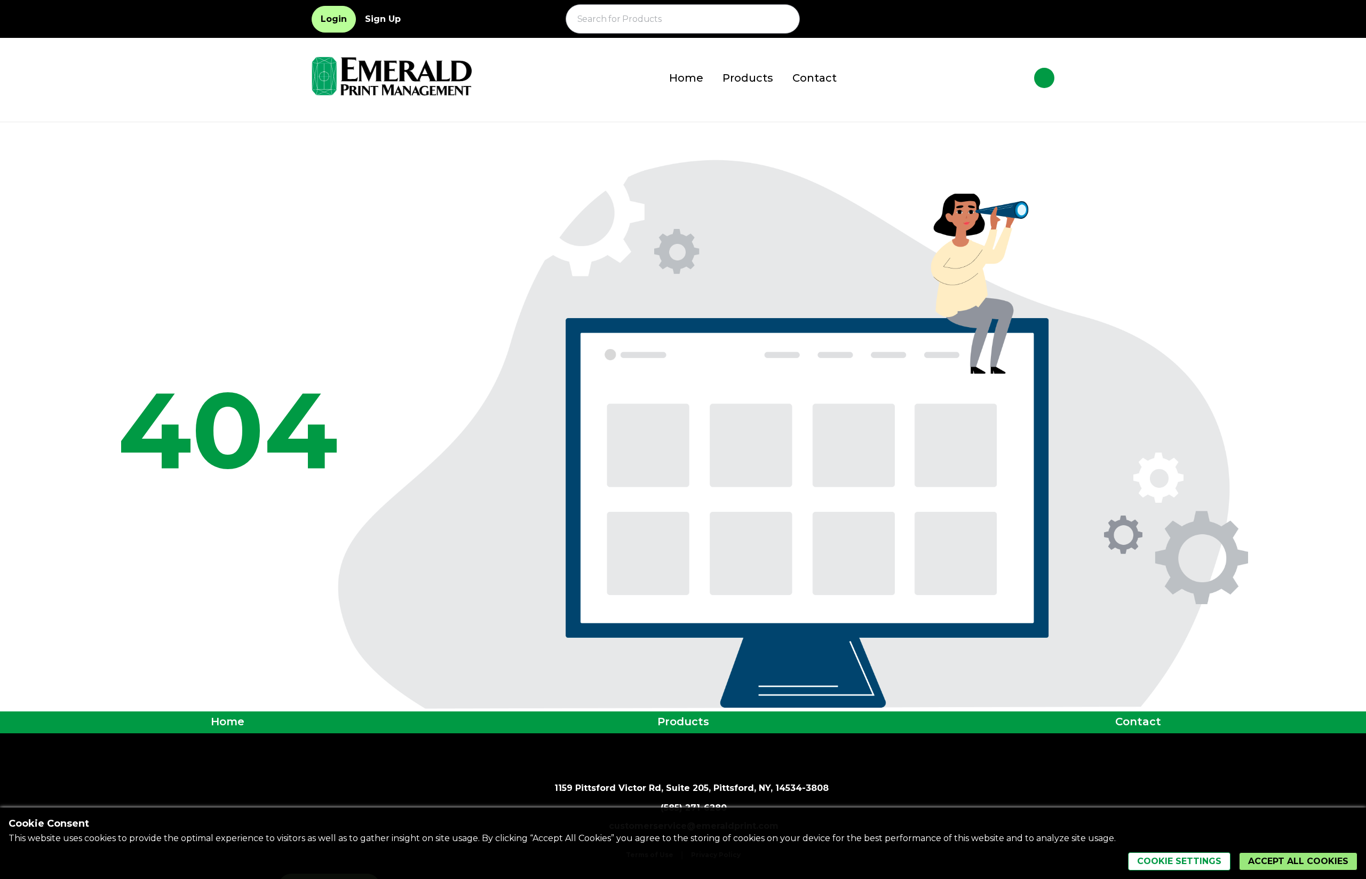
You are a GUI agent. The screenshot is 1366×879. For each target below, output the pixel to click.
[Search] (785, 19)
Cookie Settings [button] (1179, 861)
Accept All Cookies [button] (1298, 861)
